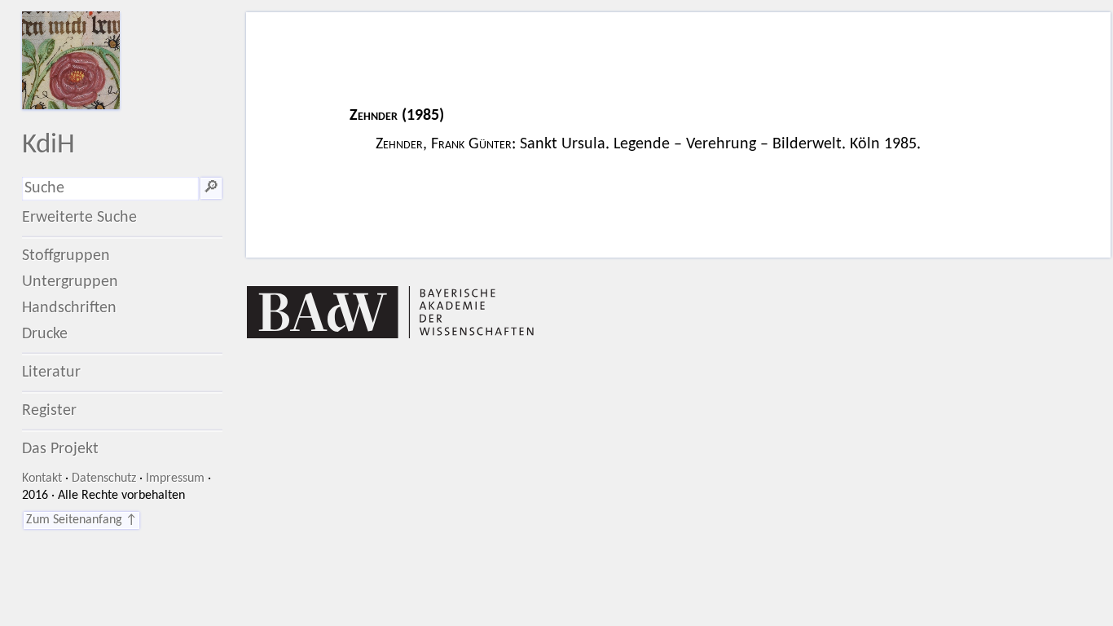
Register (49, 411)
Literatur (51, 372)
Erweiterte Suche (79, 217)
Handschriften (69, 308)
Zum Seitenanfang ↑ (81, 520)
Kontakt (42, 478)
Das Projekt (60, 449)
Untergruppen (70, 282)
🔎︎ (211, 188)
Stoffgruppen (66, 256)
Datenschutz (104, 478)
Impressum (175, 478)
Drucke (45, 334)
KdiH (48, 145)
